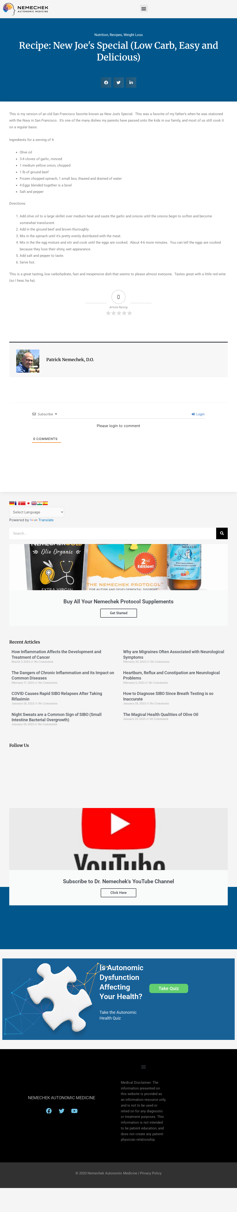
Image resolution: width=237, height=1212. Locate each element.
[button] (144, 8)
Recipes (116, 35)
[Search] (222, 533)
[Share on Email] (5, 141)
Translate (46, 520)
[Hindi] (39, 503)
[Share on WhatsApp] (5, 164)
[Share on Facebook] (5, 129)
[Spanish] (45, 503)
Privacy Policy (151, 1173)
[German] (11, 503)
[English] (34, 503)
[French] (17, 503)
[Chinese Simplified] (22, 503)
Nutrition (101, 35)
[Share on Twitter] (5, 152)
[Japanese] (28, 503)
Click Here (118, 893)
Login (200, 414)
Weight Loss (133, 35)
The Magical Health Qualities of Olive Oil (160, 714)
